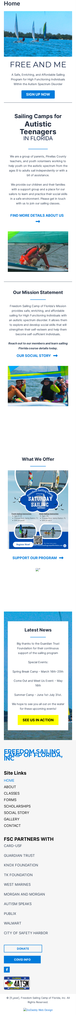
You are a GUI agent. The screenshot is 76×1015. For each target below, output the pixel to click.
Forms (10, 800)
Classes (11, 793)
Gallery (11, 819)
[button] (38, 94)
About (10, 787)
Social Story (16, 813)
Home (9, 780)
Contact (12, 826)
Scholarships (17, 806)
